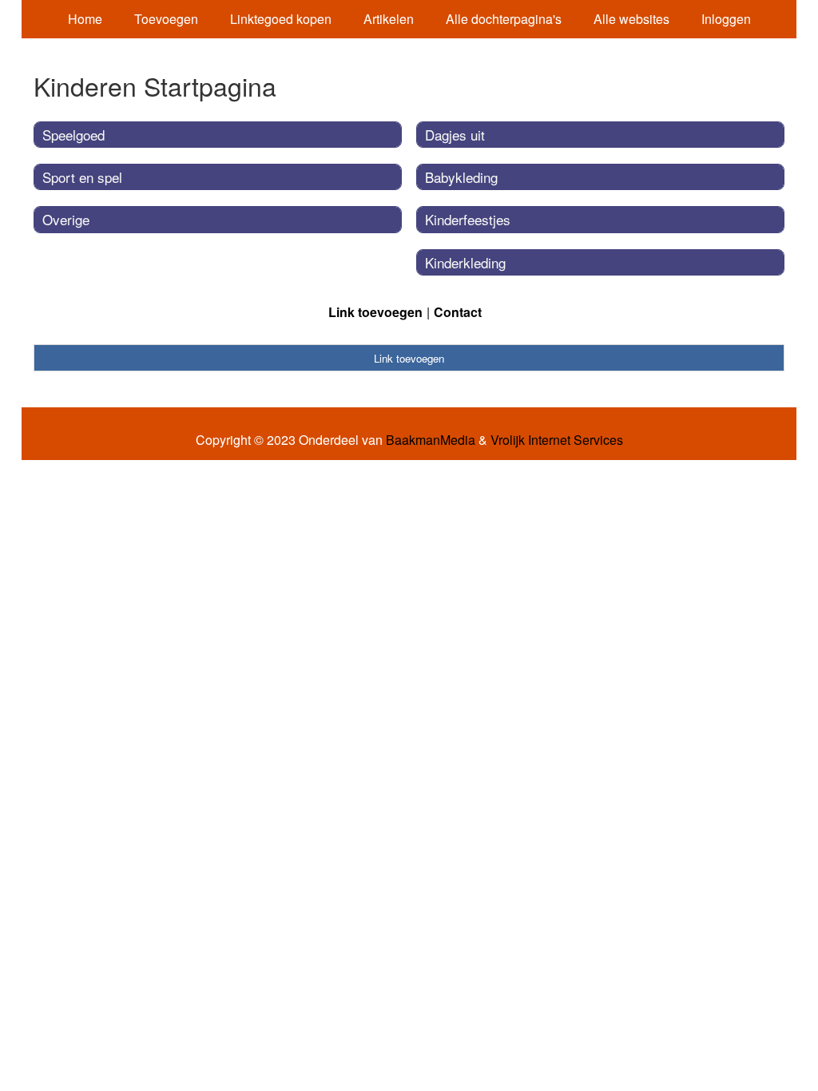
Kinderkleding (465, 262)
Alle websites (631, 19)
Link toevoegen (375, 312)
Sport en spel (82, 177)
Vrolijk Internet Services (556, 440)
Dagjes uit (455, 135)
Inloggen (726, 19)
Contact (458, 312)
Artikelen (388, 19)
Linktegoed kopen (281, 19)
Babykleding (461, 177)
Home (85, 19)
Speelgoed (73, 135)
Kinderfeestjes (467, 219)
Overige (65, 219)
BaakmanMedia (430, 440)
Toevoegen (166, 19)
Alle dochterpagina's (504, 19)
